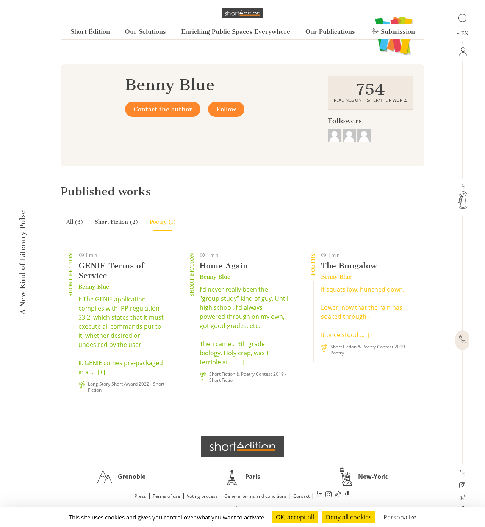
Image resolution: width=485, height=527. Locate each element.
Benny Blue (93, 286)
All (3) (74, 222)
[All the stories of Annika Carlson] (364, 134)
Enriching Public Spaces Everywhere (235, 31)
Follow (226, 109)
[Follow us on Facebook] (347, 495)
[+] (101, 372)
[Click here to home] (242, 446)
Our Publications (330, 31)
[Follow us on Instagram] (462, 486)
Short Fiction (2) (116, 222)
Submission (397, 31)
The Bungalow (349, 265)
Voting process (202, 496)
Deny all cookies (349, 517)
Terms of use (166, 496)
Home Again (224, 265)
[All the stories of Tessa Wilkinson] (350, 134)
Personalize (399, 517)
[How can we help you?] (462, 340)
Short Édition (90, 31)
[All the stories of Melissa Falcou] (335, 134)
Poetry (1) (163, 222)
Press (140, 496)
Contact (301, 496)
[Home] (242, 13)
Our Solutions (145, 31)
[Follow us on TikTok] (462, 498)
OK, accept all (295, 517)
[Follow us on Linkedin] (462, 474)
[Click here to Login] (462, 52)
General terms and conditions (255, 496)
